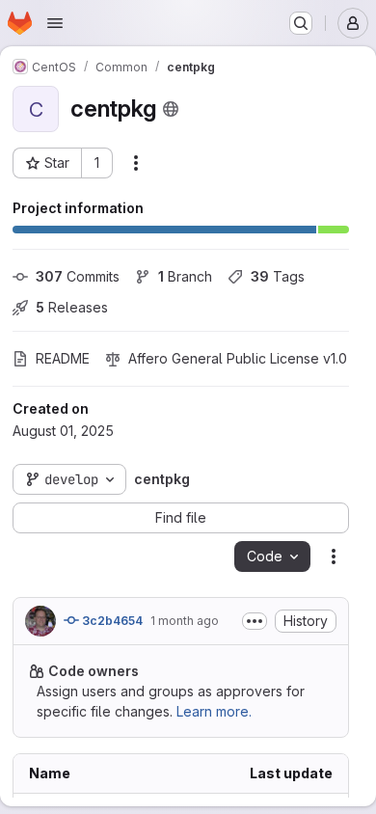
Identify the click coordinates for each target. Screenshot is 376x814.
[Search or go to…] (300, 23)
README (63, 358)
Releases (72, 307)
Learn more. (214, 711)
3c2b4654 (111, 620)
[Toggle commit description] (254, 621)
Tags (278, 276)
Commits (78, 276)
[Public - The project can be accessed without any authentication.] (170, 109)
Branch (185, 276)
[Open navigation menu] (55, 23)
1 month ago (184, 620)
